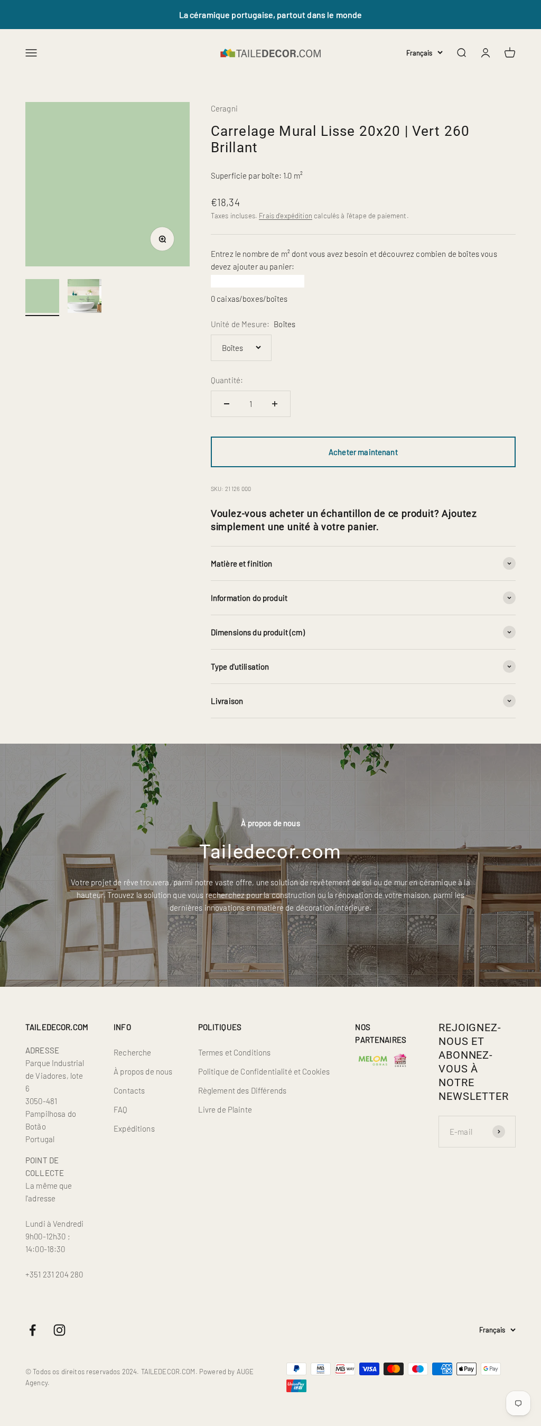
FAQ (120, 1109)
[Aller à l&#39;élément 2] (84, 297)
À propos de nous (143, 1071)
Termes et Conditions (234, 1052)
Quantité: (227, 380)
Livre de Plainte (225, 1109)
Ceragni (224, 108)
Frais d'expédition (285, 215)
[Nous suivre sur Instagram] (59, 1330)
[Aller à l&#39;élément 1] (42, 297)
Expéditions (134, 1128)
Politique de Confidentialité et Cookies (264, 1071)
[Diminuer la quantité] (226, 403)
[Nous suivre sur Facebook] (32, 1330)
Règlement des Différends (242, 1090)
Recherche (132, 1052)
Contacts (129, 1090)
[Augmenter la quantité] (274, 403)
